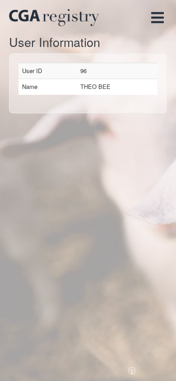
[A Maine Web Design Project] (131, 368)
